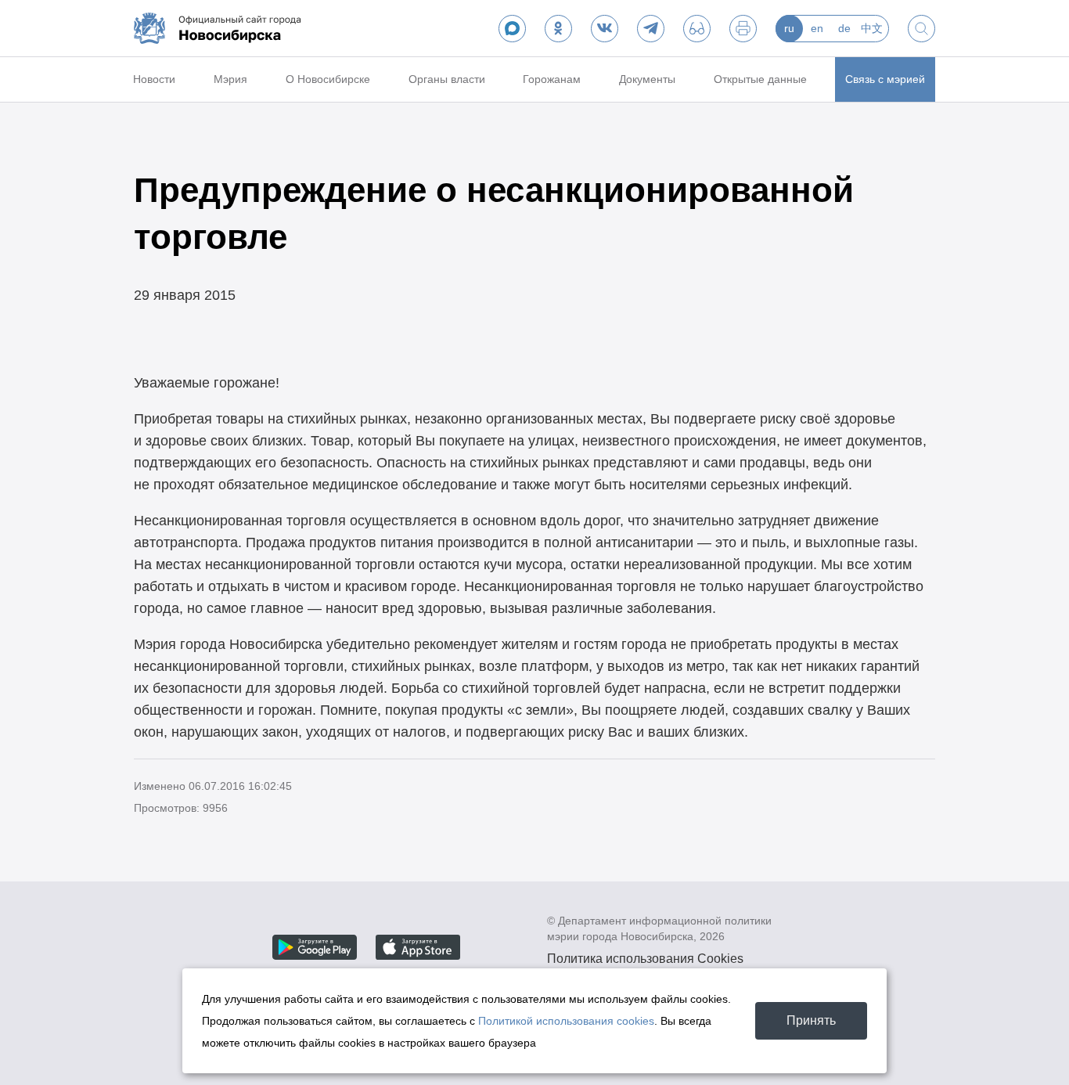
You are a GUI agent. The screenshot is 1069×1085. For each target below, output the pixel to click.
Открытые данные (760, 79)
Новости (154, 79)
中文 (872, 28)
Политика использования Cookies (645, 958)
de (844, 28)
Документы (647, 79)
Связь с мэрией (885, 79)
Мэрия (230, 79)
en (817, 28)
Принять (811, 1020)
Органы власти (447, 79)
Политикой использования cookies (566, 1021)
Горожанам (552, 79)
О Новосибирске (328, 79)
